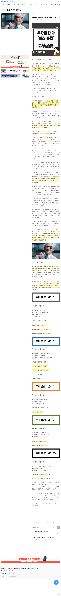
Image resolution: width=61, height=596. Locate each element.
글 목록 (38, 522)
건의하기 (37, 568)
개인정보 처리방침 (9, 568)
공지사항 (28, 568)
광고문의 (32, 568)
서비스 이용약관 (3, 568)
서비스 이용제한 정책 (17, 568)
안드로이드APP (23, 568)
